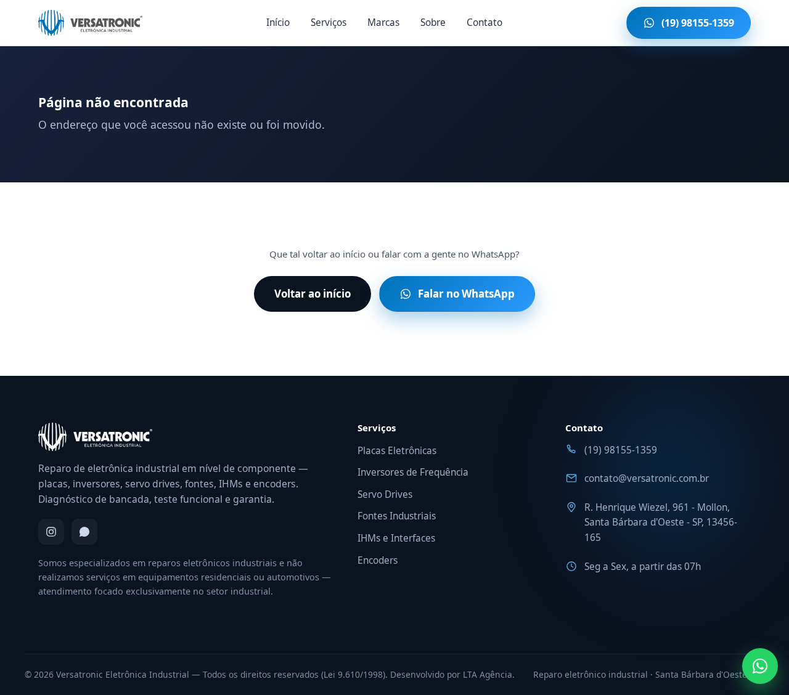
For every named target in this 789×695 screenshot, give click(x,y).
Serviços (328, 22)
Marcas (383, 22)
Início (278, 22)
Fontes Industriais (397, 516)
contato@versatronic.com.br (646, 478)
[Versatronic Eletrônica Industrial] (90, 23)
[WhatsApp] (84, 532)
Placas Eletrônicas (397, 450)
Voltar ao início (312, 294)
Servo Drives (385, 494)
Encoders (378, 560)
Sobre (433, 22)
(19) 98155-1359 (620, 450)
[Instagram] (51, 532)
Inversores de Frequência (413, 472)
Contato (484, 22)
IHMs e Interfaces (396, 538)
